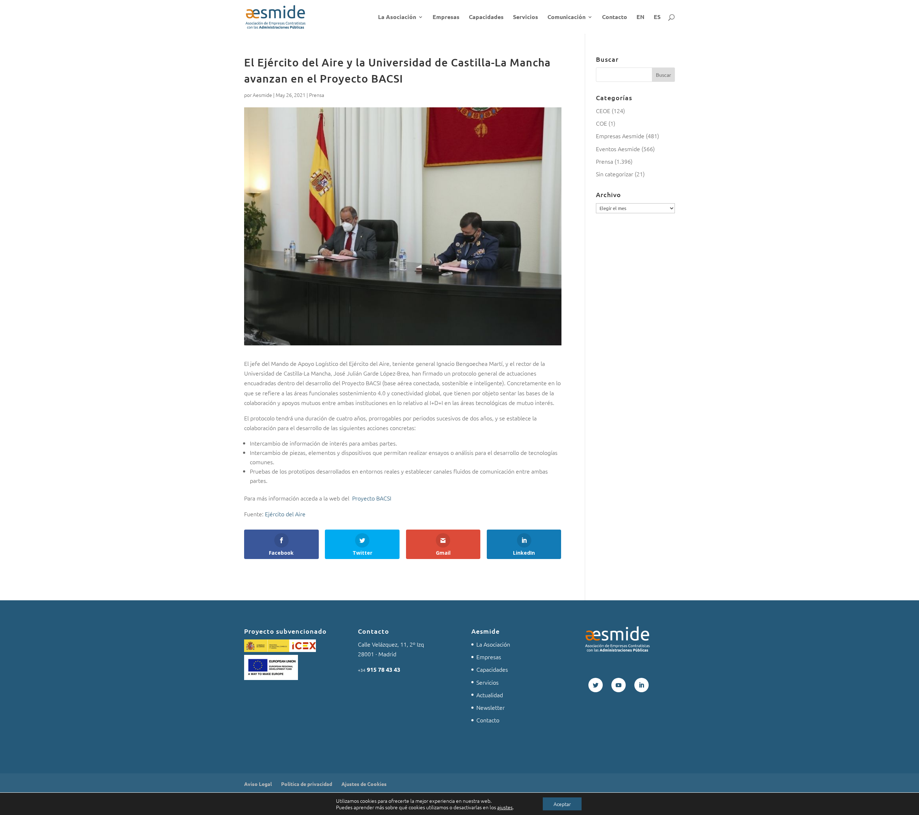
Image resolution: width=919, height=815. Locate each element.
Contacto (614, 17)
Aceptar (562, 803)
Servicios (525, 17)
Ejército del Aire (285, 514)
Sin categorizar (614, 174)
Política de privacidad (306, 784)
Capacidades (486, 17)
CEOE (603, 111)
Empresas (446, 17)
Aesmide (262, 94)
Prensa (316, 94)
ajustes (505, 807)
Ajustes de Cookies (364, 784)
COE (601, 123)
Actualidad (489, 695)
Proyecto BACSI (371, 498)
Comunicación (566, 17)
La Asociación (397, 17)
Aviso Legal (258, 784)
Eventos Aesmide (618, 149)
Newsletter (490, 707)
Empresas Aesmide (620, 136)
